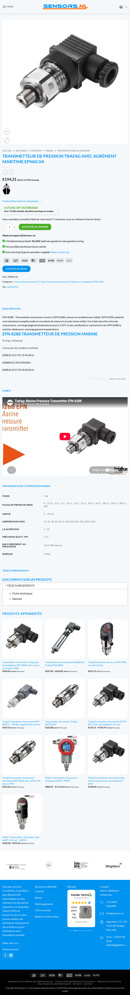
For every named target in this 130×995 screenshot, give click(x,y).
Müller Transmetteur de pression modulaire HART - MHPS (61, 779)
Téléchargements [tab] (21, 585)
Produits (36, 150)
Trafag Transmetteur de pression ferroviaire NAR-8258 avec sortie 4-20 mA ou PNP (21, 780)
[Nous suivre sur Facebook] (5, 955)
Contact (88, 984)
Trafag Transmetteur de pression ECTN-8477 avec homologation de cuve (107, 723)
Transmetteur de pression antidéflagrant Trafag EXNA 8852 (64, 663)
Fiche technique (22, 593)
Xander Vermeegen (83, 895)
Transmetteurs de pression (73, 150)
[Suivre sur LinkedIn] (11, 955)
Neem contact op (60, 252)
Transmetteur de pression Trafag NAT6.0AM (61, 723)
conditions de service (113, 988)
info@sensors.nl (115, 913)
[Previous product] (11, 172)
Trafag (42, 281)
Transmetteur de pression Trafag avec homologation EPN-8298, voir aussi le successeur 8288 (20, 665)
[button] (7, 7)
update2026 (12, 287)
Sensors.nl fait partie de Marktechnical (30, 981)
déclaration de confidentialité (90, 988)
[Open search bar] (126, 7)
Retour (77, 984)
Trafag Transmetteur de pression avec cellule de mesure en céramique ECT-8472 (106, 780)
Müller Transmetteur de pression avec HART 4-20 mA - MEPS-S (20, 838)
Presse (49, 150)
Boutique (21, 150)
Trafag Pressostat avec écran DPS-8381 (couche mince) (107, 663)
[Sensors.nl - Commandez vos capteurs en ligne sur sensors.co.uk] (65, 6)
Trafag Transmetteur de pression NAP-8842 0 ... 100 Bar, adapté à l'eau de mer (21, 723)
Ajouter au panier (35, 226)
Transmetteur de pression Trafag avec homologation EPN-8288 (75, 281)
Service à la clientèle (109, 981)
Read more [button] (81, 922)
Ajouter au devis (16, 268)
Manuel (17, 598)
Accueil (7, 150)
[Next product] (5, 172)
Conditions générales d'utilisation (75, 981)
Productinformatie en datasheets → (21, 201)
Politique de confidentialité (54, 984)
